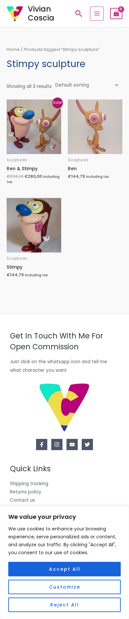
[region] (64, 562)
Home (13, 49)
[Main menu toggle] (97, 13)
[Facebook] (41, 444)
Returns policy (25, 492)
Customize (64, 587)
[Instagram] (57, 444)
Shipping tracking (29, 484)
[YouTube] (72, 444)
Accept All (64, 569)
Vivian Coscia (41, 13)
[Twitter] (87, 444)
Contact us (22, 500)
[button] (78, 13)
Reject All (64, 604)
